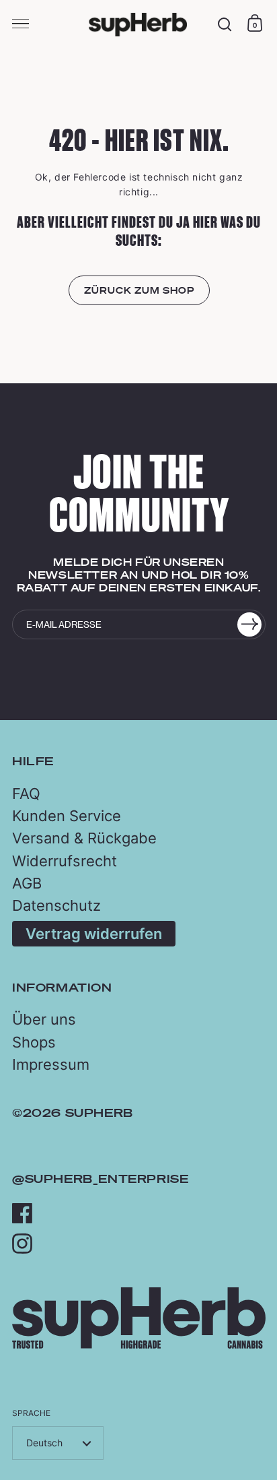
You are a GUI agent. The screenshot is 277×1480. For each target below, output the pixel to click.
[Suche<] (225, 25)
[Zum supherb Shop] (139, 1345)
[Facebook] (22, 1213)
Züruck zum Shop (139, 290)
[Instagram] (22, 1243)
